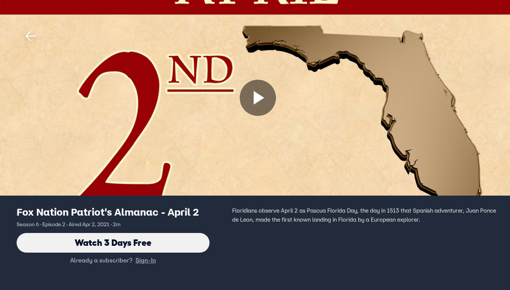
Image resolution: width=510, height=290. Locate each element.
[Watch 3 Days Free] (258, 98)
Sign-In (146, 260)
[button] (31, 36)
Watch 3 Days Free (113, 243)
